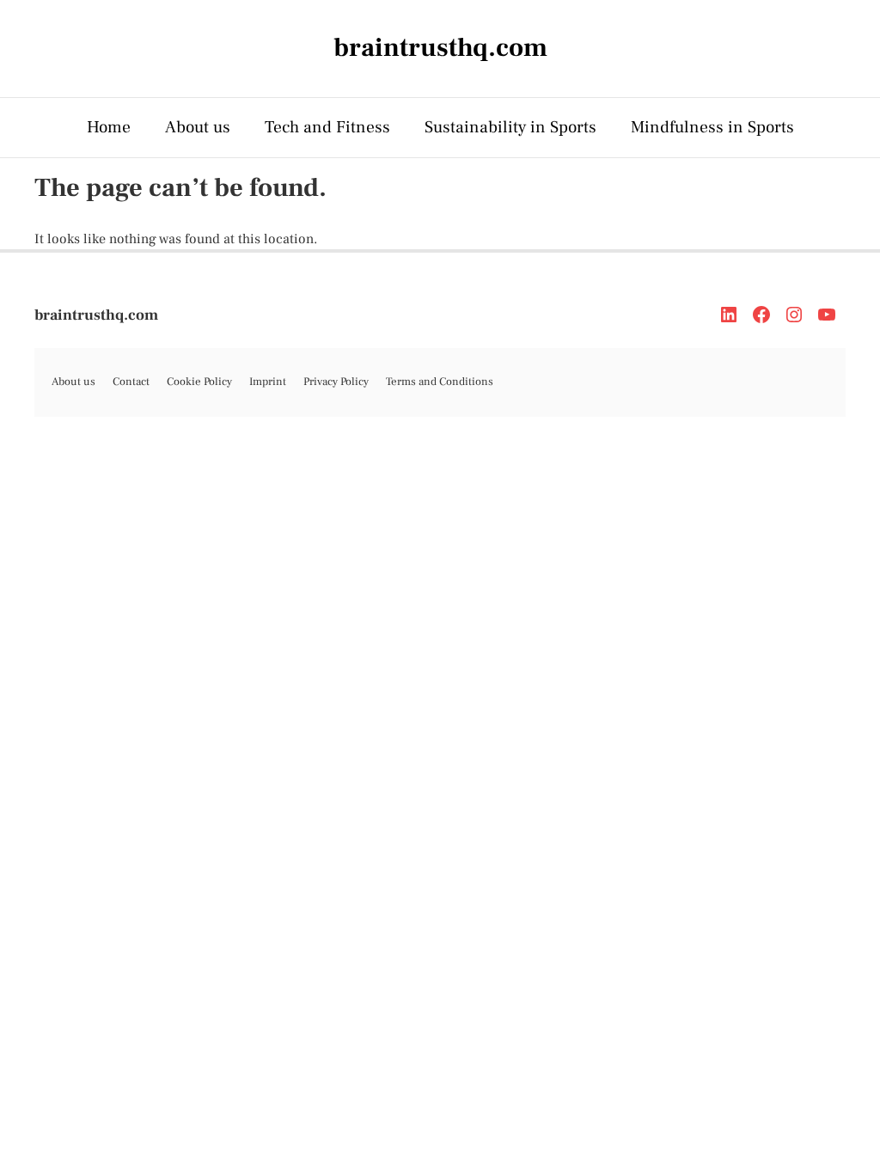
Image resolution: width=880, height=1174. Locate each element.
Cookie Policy (199, 381)
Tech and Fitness (327, 127)
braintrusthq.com (96, 315)
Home (109, 127)
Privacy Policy (336, 381)
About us (197, 127)
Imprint (267, 381)
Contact (131, 381)
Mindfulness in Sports (712, 127)
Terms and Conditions (439, 381)
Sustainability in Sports (510, 127)
